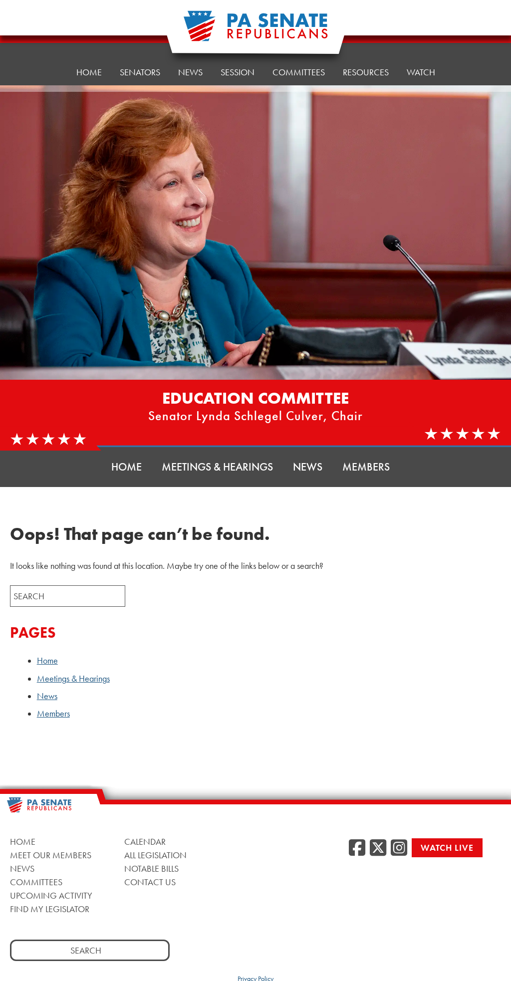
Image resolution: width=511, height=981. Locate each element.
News (190, 72)
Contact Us (150, 882)
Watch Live (447, 847)
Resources (366, 72)
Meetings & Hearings (217, 467)
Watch (421, 72)
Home (89, 72)
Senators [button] (140, 72)
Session (238, 72)
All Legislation (155, 855)
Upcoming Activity (51, 895)
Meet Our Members (50, 855)
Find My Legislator (49, 909)
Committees (298, 72)
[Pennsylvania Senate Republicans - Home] (255, 31)
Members (366, 467)
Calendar (145, 841)
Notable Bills (151, 868)
